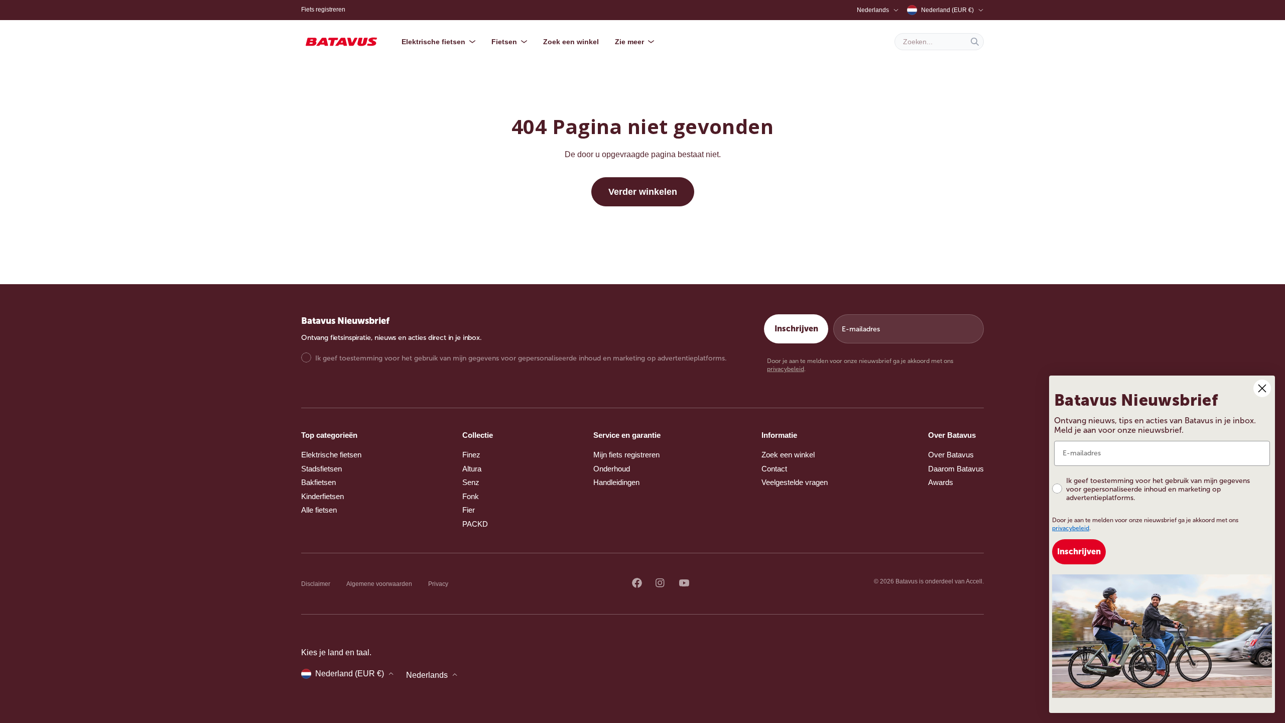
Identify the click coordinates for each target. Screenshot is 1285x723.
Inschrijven (796, 328)
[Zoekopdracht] (975, 42)
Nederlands (873, 10)
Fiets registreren (323, 9)
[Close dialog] (1262, 388)
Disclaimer (315, 583)
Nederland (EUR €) (947, 10)
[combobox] (939, 41)
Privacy (438, 583)
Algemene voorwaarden (379, 583)
